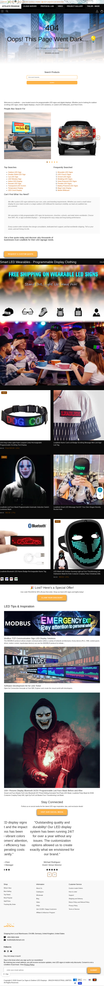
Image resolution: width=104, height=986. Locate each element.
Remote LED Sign (14, 183)
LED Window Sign (14, 179)
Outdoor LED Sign (14, 172)
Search (52, 82)
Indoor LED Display (15, 181)
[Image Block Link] (52, 325)
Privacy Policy (29, 964)
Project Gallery (75, 6)
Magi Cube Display (64, 188)
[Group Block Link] (52, 38)
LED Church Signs (64, 174)
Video (60, 6)
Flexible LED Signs (65, 183)
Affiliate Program (10, 6)
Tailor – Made (93, 6)
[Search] (7, 11)
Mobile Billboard (63, 190)
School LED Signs (64, 177)
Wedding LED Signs (65, 179)
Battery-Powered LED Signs (68, 186)
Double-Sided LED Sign (17, 174)
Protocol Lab (47, 6)
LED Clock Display (15, 190)
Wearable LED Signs (65, 172)
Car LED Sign (13, 177)
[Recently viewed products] (100, 490)
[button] (100, 500)
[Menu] (2, 11)
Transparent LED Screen (17, 186)
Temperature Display (15, 188)
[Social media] (100, 495)
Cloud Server (30, 6)
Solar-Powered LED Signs (67, 181)
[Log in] (97, 11)
